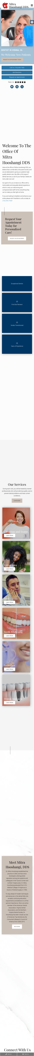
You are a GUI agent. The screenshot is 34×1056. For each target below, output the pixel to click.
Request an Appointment (17, 77)
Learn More (17, 500)
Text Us (26, 1054)
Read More (17, 926)
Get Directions (17, 72)
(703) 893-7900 (7, 201)
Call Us (9, 1054)
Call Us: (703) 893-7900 (17, 67)
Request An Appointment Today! (12, 59)
